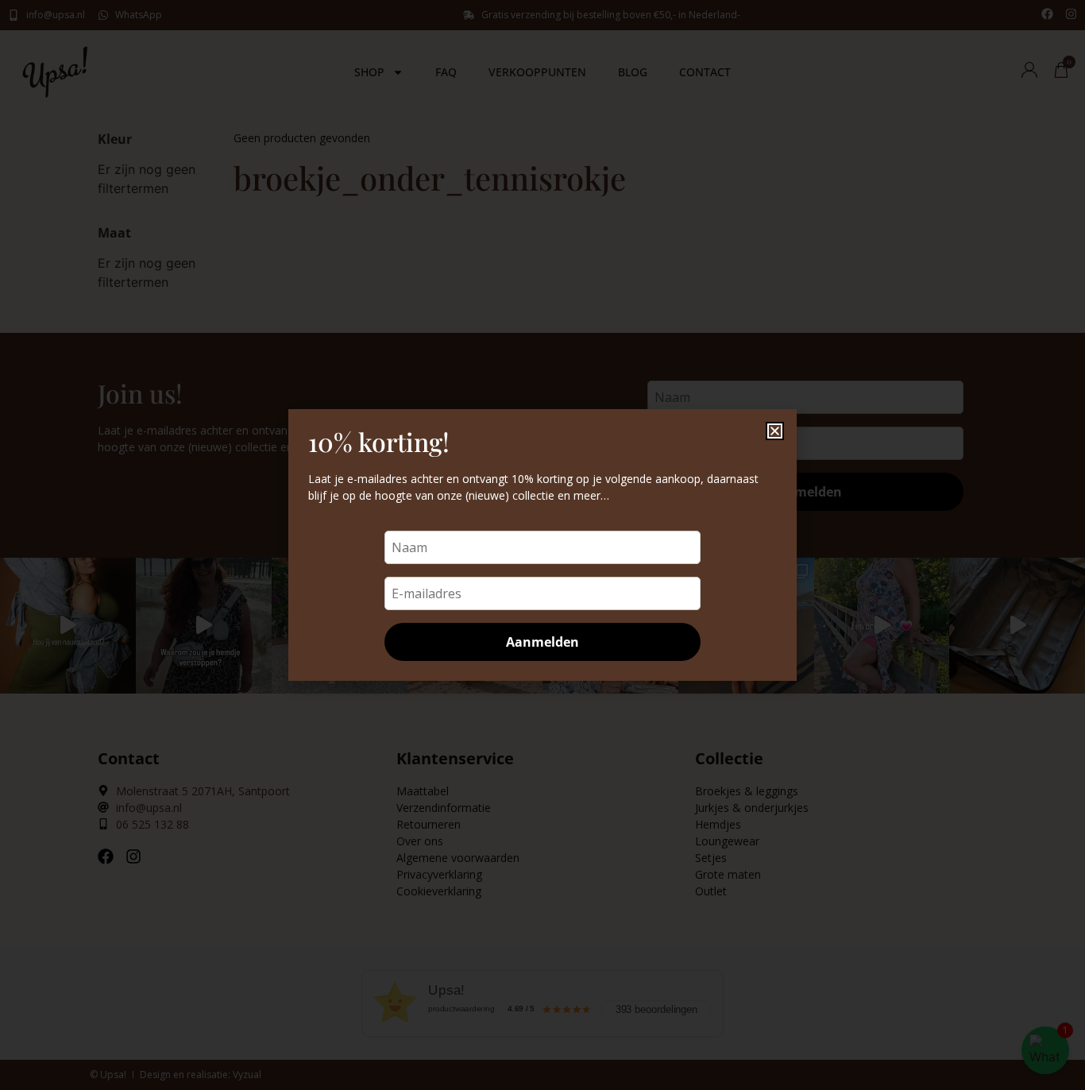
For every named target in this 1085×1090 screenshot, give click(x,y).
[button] (775, 431)
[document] (542, 545)
